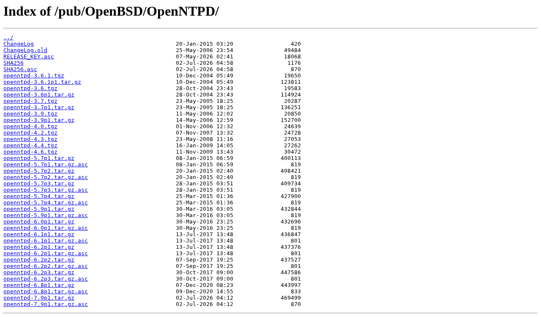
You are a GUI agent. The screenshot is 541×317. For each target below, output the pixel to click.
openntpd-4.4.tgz (30, 145)
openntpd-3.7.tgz (30, 101)
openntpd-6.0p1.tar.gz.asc (45, 228)
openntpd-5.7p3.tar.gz (38, 183)
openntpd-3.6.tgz (30, 88)
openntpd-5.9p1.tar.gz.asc (45, 215)
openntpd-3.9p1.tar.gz (38, 120)
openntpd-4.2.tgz (30, 133)
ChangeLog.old (25, 50)
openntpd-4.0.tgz (30, 126)
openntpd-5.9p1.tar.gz (38, 209)
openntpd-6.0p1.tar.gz (38, 221)
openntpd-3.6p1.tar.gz (38, 94)
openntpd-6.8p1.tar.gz (38, 285)
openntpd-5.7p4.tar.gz (38, 196)
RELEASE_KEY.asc (28, 56)
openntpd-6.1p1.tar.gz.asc (45, 240)
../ (8, 37)
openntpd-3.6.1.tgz (33, 75)
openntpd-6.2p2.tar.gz (38, 259)
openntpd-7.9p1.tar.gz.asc (45, 304)
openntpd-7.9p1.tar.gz (38, 298)
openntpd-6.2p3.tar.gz (38, 272)
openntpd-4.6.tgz (30, 152)
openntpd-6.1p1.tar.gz (38, 234)
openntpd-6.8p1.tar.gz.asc (45, 291)
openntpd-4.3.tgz (30, 139)
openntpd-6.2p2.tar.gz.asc (45, 266)
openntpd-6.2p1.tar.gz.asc (45, 253)
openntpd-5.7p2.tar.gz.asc (45, 177)
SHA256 (13, 63)
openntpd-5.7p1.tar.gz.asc (45, 164)
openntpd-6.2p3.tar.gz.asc (45, 279)
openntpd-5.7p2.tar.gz (38, 171)
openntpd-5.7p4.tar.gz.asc (45, 202)
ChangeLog (18, 44)
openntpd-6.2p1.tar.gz (38, 247)
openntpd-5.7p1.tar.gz (38, 158)
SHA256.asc (20, 69)
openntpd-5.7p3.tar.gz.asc (45, 190)
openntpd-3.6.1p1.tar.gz (42, 82)
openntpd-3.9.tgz (30, 113)
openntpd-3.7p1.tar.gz (38, 107)
